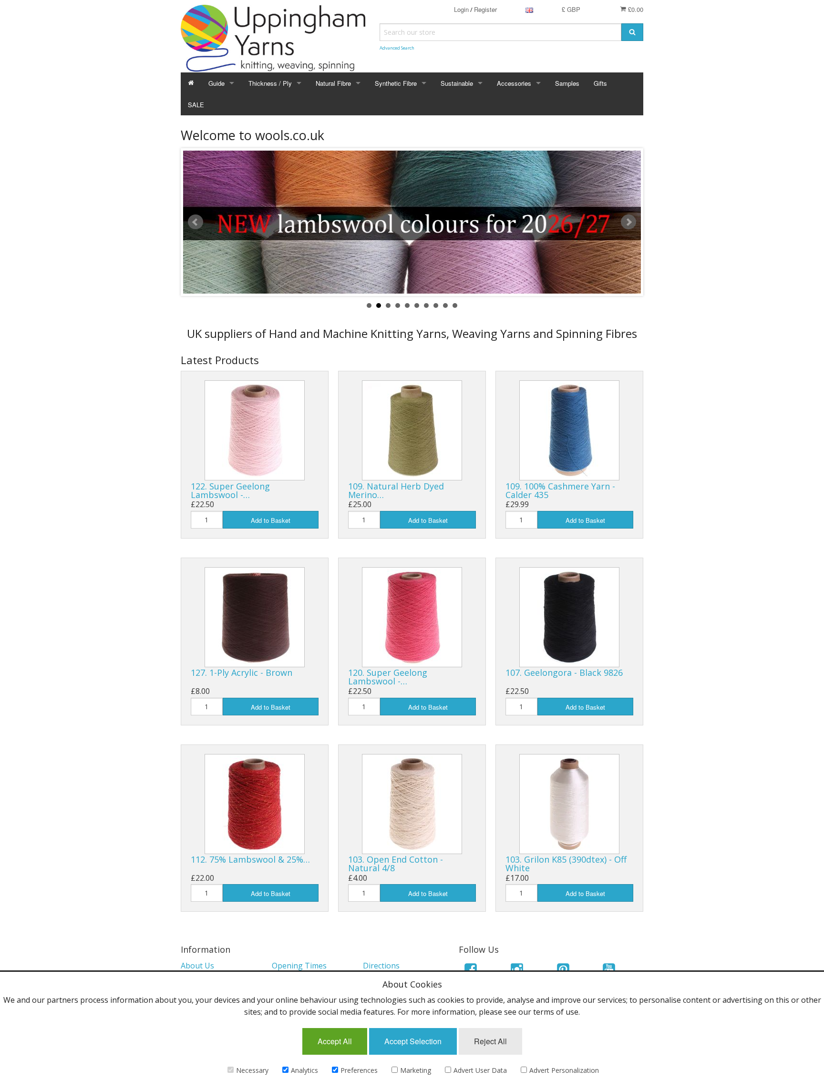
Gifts (600, 83)
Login (461, 9)
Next (628, 222)
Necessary (252, 1070)
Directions (381, 965)
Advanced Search (397, 48)
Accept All (335, 1041)
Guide (216, 83)
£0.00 (634, 9)
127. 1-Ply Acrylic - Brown (241, 672)
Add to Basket (270, 520)
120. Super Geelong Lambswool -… (387, 677)
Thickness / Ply (270, 83)
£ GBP (571, 9)
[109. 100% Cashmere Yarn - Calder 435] (569, 430)
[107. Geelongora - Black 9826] (569, 617)
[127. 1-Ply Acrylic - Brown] (254, 617)
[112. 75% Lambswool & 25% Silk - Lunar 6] (254, 804)
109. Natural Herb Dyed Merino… (396, 490)
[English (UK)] (529, 9)
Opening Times (299, 965)
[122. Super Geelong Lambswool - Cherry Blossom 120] (254, 430)
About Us (197, 965)
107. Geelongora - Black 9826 (564, 672)
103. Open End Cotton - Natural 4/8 (395, 864)
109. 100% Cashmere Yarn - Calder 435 (560, 490)
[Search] (632, 32)
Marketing (415, 1070)
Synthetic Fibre (396, 83)
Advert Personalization (564, 1070)
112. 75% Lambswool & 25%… (250, 859)
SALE (196, 104)
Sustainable (457, 83)
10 (455, 305)
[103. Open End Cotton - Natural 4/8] (412, 804)
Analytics (304, 1070)
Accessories (514, 83)
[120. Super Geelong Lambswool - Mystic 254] (412, 617)
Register (485, 9)
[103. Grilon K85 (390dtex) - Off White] (569, 804)
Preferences (359, 1070)
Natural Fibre (333, 83)
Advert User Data (480, 1070)
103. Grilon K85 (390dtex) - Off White (566, 864)
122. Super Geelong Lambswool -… (230, 490)
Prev (195, 222)
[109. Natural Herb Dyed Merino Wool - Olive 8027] (412, 430)
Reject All (490, 1041)
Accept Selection (413, 1041)
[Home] (191, 83)
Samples (567, 83)
